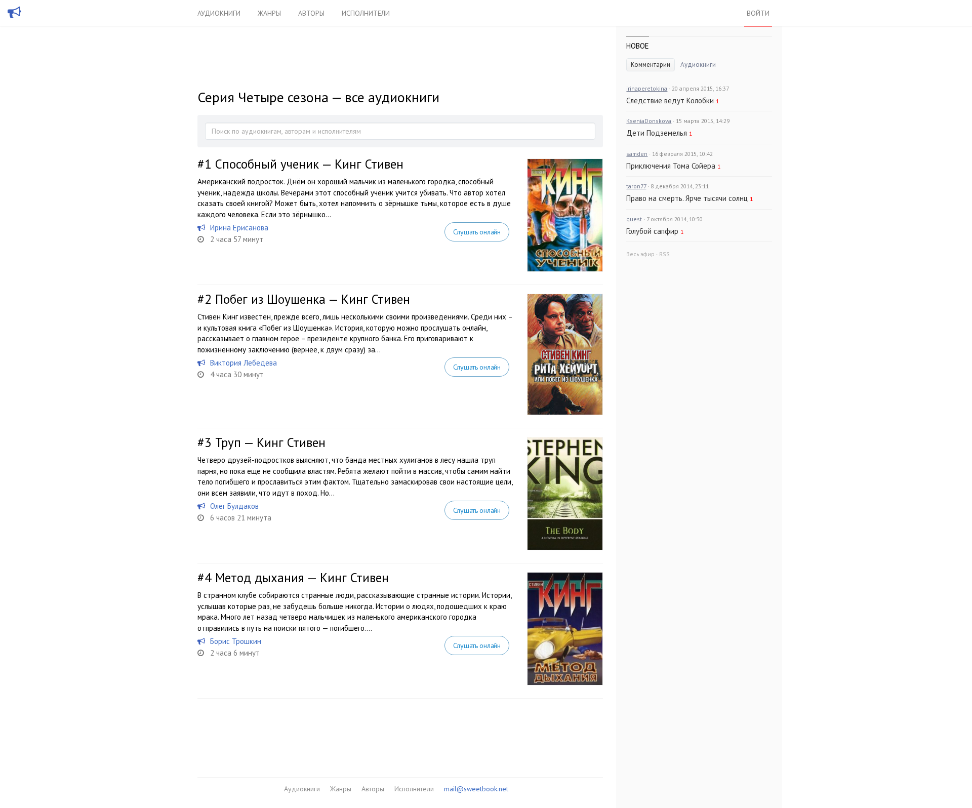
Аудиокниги (218, 13)
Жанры (269, 13)
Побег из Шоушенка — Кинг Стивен (312, 299)
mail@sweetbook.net (476, 788)
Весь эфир (640, 254)
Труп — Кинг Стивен (270, 442)
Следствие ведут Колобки (670, 100)
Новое (637, 46)
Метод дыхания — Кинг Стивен (302, 578)
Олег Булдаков (234, 506)
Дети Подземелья (656, 133)
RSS (664, 254)
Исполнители (366, 13)
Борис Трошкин (235, 641)
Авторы (311, 13)
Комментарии (650, 64)
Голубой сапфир (652, 231)
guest (634, 219)
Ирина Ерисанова (239, 227)
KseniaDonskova (648, 121)
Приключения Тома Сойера (670, 166)
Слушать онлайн (477, 231)
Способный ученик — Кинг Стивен (309, 164)
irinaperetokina (646, 88)
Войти (758, 13)
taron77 (636, 186)
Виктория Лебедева (243, 363)
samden (636, 153)
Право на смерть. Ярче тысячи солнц (687, 198)
